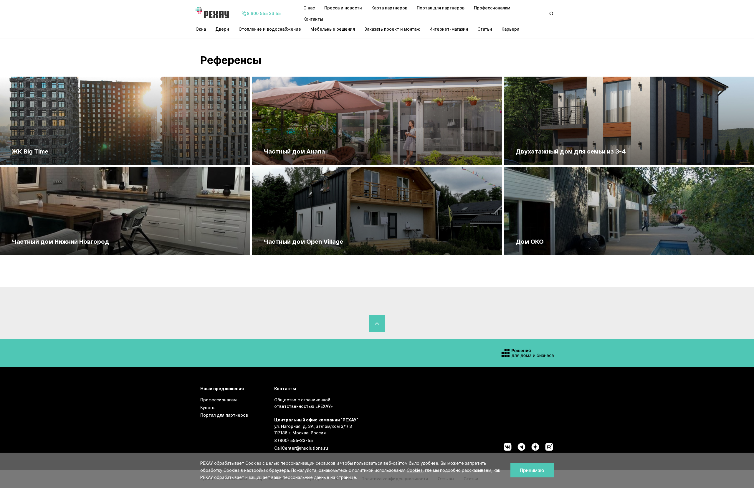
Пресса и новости (343, 7)
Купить (207, 407)
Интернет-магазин (448, 29)
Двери (222, 29)
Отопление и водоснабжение (270, 29)
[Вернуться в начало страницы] (377, 323)
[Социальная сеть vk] (507, 446)
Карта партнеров (389, 7)
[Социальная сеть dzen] (535, 446)
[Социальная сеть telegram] (521, 446)
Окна (201, 29)
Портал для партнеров (440, 7)
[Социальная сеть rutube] (549, 446)
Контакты (313, 19)
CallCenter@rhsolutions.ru (301, 448)
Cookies (415, 470)
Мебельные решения (332, 29)
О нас (309, 7)
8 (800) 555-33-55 (293, 440)
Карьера (510, 29)
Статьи (484, 29)
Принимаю (532, 470)
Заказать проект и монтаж (392, 29)
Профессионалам (492, 7)
